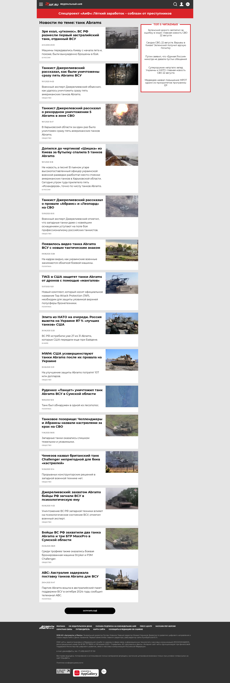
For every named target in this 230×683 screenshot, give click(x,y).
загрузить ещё (90, 611)
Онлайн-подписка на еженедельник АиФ (116, 626)
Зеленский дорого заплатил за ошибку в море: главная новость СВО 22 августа (165, 33)
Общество (46, 98)
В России (46, 58)
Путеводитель (83, 629)
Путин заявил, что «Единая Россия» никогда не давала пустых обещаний (165, 58)
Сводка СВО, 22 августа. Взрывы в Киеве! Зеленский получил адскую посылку (166, 45)
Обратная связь (64, 629)
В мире (45, 343)
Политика (46, 266)
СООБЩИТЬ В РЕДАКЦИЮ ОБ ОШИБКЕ (126, 629)
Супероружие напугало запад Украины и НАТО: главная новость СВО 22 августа (166, 70)
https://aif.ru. (65, 658)
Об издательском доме (80, 626)
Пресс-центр (146, 626)
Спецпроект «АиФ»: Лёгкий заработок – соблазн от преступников (115, 13)
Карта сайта (99, 629)
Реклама (60, 626)
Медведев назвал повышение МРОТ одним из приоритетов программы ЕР (166, 83)
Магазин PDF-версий (166, 626)
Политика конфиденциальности (69, 663)
